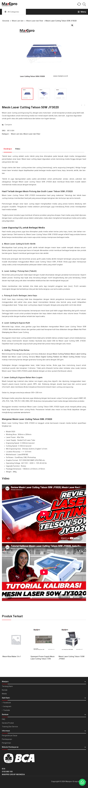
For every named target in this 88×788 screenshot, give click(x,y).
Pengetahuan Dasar (9, 735)
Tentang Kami (7, 686)
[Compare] (13, 634)
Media (4, 694)
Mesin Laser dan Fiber (34, 21)
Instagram (7, 706)
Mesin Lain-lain (18, 21)
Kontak (4, 690)
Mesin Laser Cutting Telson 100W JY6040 (81, 105)
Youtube (6, 710)
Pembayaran (7, 739)
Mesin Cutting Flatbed (61, 354)
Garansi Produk (8, 723)
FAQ (3, 719)
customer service (19, 412)
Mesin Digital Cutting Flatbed (47, 357)
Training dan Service (10, 727)
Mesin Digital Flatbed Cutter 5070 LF (84, 105)
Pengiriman (6, 743)
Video (17, 149)
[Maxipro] (9, 4)
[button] (72, 25)
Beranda (6, 21)
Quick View (18, 634)
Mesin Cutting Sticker (72, 357)
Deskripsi (8, 149)
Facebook (7, 703)
